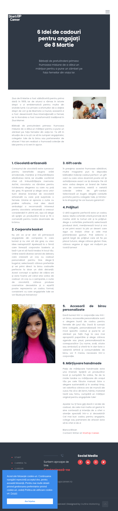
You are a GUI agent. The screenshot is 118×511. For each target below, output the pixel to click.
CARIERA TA (20, 462)
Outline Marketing (90, 503)
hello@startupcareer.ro (58, 481)
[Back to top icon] (105, 504)
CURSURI (19, 468)
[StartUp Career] (15, 14)
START (18, 457)
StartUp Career (91, 432)
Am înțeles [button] (30, 501)
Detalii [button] (14, 493)
